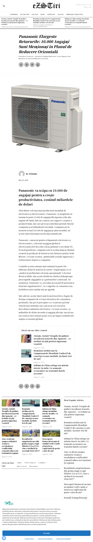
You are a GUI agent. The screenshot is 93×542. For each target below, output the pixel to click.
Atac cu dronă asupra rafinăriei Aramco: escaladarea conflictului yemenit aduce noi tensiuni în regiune (10, 446)
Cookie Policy (29, 539)
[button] (4, 6)
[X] (26, 64)
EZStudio (33, 174)
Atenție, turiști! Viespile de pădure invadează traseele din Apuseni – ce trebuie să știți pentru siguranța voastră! (14, 21)
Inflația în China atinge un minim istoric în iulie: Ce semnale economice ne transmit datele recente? (77, 21)
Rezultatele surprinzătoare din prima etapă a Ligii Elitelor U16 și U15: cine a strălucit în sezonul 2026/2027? (31, 445)
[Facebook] (21, 64)
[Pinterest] (32, 64)
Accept (46, 533)
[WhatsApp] (37, 64)
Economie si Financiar (26, 56)
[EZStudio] (22, 174)
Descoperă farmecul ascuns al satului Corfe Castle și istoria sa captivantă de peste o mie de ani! (51, 445)
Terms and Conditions (45, 539)
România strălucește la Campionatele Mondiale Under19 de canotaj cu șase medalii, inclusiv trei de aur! (47, 20)
